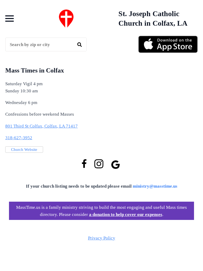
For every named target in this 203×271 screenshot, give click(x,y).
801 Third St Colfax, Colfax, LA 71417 (41, 126)
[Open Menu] (9, 18)
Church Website (24, 149)
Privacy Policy (101, 238)
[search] (79, 45)
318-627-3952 (18, 137)
